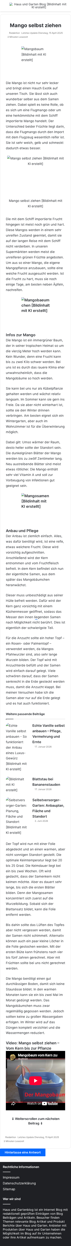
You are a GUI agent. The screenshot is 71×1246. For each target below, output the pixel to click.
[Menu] (5, 7)
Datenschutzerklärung (19, 1183)
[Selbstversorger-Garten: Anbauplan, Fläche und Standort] (16, 816)
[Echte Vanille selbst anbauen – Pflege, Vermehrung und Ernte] (16, 747)
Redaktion (14, 32)
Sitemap (9, 1189)
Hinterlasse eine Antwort (23, 1152)
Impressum (11, 1177)
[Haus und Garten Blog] (38, 6)
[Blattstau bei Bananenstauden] (16, 785)
